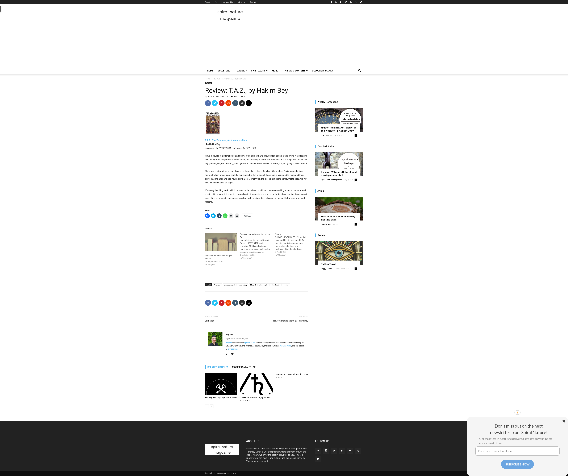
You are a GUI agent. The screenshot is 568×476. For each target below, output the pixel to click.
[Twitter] (361, 2)
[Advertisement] (284, 45)
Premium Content (295, 70)
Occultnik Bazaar (322, 70)
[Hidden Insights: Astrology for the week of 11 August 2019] (339, 120)
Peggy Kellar (326, 268)
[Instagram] (336, 2)
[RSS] (351, 2)
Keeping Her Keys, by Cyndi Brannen (221, 397)
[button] (359, 71)
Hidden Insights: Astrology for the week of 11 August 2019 (338, 129)
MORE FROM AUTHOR (244, 367)
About (207, 2)
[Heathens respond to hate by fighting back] (339, 208)
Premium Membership (224, 2)
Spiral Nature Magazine (331, 180)
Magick (241, 70)
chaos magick (229, 285)
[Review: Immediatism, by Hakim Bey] (257, 246)
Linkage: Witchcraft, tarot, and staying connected (339, 174)
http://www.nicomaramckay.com (237, 339)
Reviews (216, 79)
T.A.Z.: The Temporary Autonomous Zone (226, 140)
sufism (286, 285)
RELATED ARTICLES (218, 367)
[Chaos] (292, 244)
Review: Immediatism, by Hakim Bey (290, 320)
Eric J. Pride (326, 135)
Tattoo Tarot (328, 264)
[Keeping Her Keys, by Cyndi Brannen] (221, 384)
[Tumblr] (356, 2)
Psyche (211, 96)
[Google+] (228, 354)
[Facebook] (331, 2)
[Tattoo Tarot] (339, 253)
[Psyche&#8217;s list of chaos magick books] (221, 242)
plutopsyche (233, 349)
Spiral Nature (249, 343)
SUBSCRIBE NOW (517, 464)
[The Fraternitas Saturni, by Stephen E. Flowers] (256, 384)
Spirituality (258, 70)
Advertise (241, 2)
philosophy (263, 285)
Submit (253, 2)
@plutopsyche (285, 346)
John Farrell (326, 224)
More (275, 70)
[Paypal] (346, 2)
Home (210, 70)
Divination (209, 320)
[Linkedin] (341, 2)
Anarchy (217, 285)
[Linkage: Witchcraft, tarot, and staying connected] (339, 164)
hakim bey (243, 285)
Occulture (223, 70)
